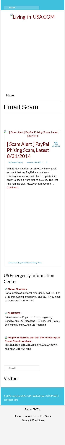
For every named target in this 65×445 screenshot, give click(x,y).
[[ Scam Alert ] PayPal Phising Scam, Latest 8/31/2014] (32, 134)
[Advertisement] (32, 57)
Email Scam (13, 263)
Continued (12, 187)
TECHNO (37, 162)
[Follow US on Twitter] (15, 2)
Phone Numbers (17, 289)
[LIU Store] (19, 2)
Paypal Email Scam (24, 263)
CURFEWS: (14, 313)
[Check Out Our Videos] (10, 2)
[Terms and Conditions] (23, 2)
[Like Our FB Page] (6, 2)
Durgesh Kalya (16, 162)
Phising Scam (37, 263)
